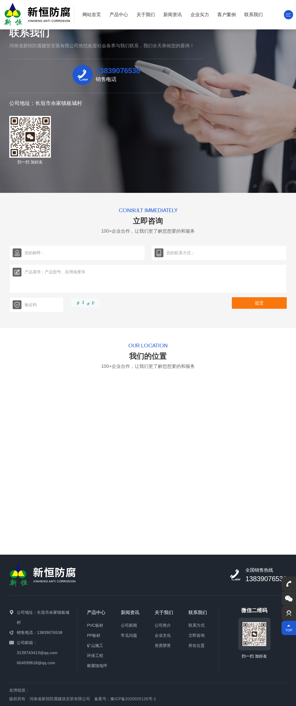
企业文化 (163, 635)
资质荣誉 (163, 645)
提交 (259, 302)
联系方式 (196, 625)
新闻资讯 (172, 14)
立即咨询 (196, 635)
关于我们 (145, 14)
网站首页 (91, 14)
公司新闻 (129, 625)
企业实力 (199, 14)
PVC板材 (95, 625)
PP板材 (93, 635)
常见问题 (129, 635)
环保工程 (95, 655)
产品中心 (119, 14)
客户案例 (226, 14)
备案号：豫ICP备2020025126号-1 (125, 698)
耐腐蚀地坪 (97, 665)
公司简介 (163, 625)
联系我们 (253, 14)
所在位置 (196, 645)
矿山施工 (95, 645)
